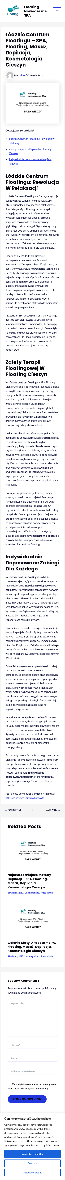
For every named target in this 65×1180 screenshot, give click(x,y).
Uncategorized (32, 892)
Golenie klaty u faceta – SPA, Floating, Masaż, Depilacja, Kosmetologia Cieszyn (32, 947)
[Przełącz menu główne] (57, 11)
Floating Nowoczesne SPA (35, 11)
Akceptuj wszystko (32, 1153)
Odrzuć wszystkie (32, 1172)
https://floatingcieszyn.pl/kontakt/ (25, 797)
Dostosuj (32, 1163)
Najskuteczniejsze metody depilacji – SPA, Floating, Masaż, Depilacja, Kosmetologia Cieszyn (29, 881)
